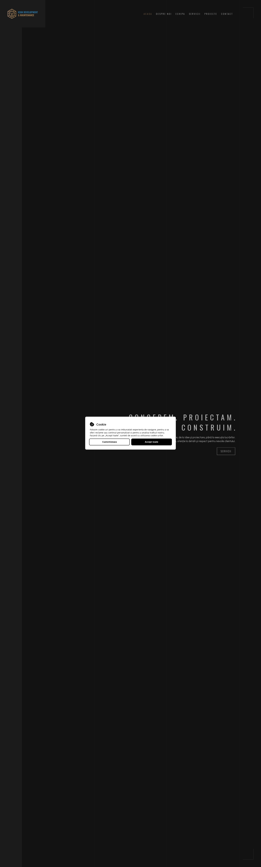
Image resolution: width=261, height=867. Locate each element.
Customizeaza (109, 441)
